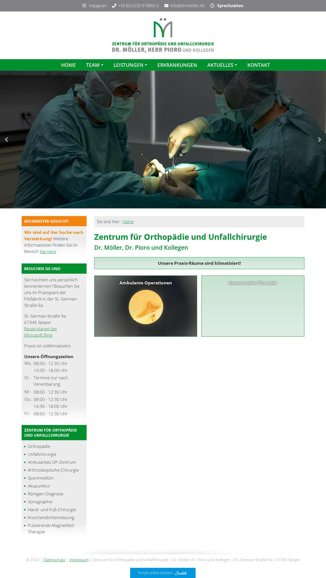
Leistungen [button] (128, 65)
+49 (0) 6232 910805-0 (138, 5)
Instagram (96, 5)
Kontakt (258, 65)
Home (68, 65)
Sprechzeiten (228, 5)
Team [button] (93, 65)
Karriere (48, 251)
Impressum (79, 559)
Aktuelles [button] (220, 65)
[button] (6, 139)
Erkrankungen (177, 65)
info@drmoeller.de (187, 5)
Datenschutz (54, 559)
